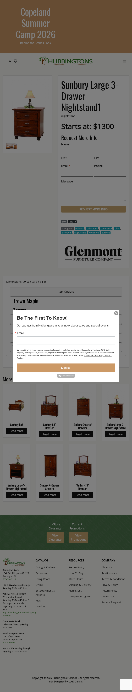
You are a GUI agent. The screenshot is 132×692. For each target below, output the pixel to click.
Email (20, 333)
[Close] (116, 313)
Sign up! (66, 368)
